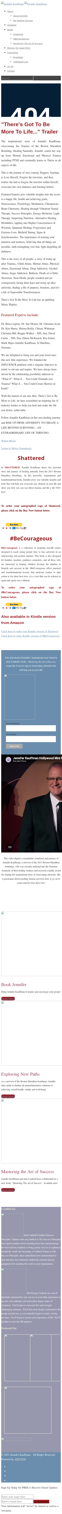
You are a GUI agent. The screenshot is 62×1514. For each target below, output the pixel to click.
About (10, 11)
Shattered (18, 34)
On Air (10, 66)
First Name (11, 734)
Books (10, 29)
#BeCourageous (21, 38)
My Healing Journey (23, 20)
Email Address (12, 723)
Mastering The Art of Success (28, 43)
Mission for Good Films (18, 48)
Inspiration (12, 52)
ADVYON (20, 1459)
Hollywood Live (20, 61)
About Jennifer (20, 15)
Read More (8, 998)
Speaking (11, 25)
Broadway (18, 57)
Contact (11, 70)
